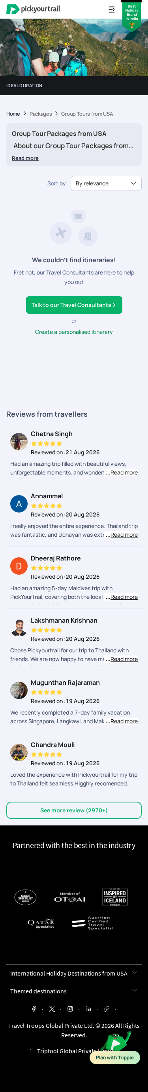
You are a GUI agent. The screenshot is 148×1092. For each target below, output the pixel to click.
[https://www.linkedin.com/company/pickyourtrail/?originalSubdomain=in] (88, 1009)
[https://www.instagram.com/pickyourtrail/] (70, 1009)
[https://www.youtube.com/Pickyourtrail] (106, 1009)
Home (13, 114)
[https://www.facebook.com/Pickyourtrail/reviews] (34, 1009)
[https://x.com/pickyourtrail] (52, 1009)
